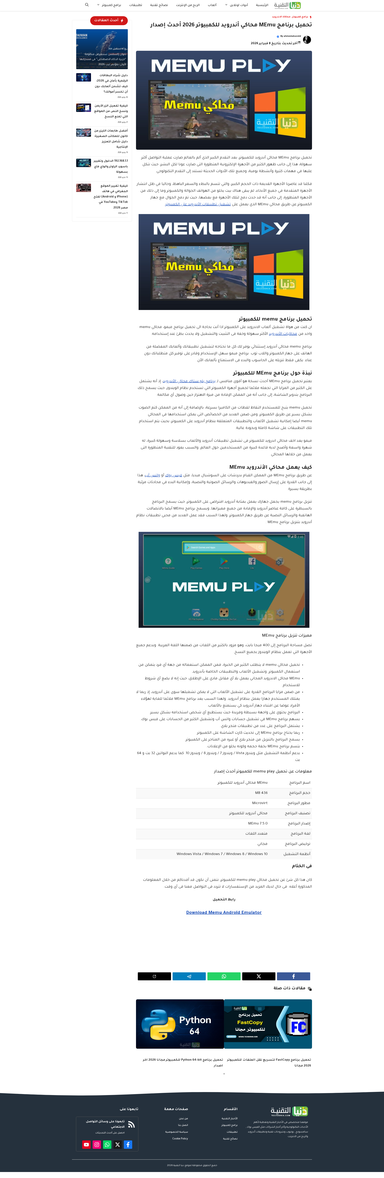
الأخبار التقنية (230, 1118)
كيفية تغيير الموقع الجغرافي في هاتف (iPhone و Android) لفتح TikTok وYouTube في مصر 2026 (111, 197)
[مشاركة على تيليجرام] (189, 976)
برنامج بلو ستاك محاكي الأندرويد (189, 382)
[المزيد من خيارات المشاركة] (154, 976)
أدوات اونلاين (239, 5)
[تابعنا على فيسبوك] (128, 1144)
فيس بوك (173, 476)
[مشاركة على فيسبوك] (293, 976)
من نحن (183, 1118)
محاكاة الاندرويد (281, 17)
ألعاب (212, 5)
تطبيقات (135, 5)
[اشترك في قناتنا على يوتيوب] (86, 1144)
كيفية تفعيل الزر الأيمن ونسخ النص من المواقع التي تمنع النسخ (111, 112)
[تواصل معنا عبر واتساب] (107, 1144)
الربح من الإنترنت (188, 5)
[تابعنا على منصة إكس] (117, 1144)
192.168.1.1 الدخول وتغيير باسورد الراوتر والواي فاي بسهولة (111, 167)
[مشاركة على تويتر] (258, 976)
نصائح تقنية (159, 5)
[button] (87, 5)
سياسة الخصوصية (176, 1132)
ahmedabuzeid (292, 36)
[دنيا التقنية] (287, 5)
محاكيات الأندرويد (283, 334)
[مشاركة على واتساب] (224, 976)
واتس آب (152, 476)
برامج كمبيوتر (111, 5)
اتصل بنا (183, 1125)
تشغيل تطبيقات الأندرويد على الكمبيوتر (198, 205)
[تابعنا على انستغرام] (97, 1144)
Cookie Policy (180, 1139)
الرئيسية (262, 5)
